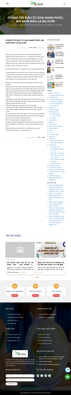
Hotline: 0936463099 (45, 361)
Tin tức (51, 132)
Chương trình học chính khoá (47, 314)
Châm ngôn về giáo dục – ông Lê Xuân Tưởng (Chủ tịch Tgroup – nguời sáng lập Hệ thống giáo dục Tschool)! (59, 61)
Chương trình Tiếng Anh (56, 170)
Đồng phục (52, 108)
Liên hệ (51, 122)
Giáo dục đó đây (54, 110)
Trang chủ (13, 25)
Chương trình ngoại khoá (46, 317)
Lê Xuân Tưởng (59, 67)
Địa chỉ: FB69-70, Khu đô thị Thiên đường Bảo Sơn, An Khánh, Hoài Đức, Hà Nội (51, 358)
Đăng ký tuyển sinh (13, 340)
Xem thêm (22, 272)
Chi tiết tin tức (53, 97)
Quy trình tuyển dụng (55, 126)
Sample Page (53, 128)
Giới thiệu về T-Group (57, 153)
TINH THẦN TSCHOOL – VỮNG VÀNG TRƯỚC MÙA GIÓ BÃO (57, 204)
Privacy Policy (53, 124)
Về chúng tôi (53, 145)
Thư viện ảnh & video (45, 343)
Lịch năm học (55, 106)
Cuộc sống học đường (55, 99)
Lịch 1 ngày (52, 118)
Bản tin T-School (54, 93)
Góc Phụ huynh (53, 112)
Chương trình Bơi (54, 165)
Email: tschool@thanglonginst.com (49, 364)
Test (50, 130)
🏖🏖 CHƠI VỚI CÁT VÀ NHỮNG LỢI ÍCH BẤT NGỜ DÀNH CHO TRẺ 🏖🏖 (51, 263)
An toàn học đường (56, 101)
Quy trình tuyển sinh (57, 141)
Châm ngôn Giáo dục (57, 95)
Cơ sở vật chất (55, 147)
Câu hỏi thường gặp (14, 337)
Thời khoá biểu (55, 114)
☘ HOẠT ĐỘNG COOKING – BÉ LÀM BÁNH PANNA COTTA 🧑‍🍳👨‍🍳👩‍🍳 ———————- (59, 46)
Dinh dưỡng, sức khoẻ (45, 340)
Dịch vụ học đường (56, 103)
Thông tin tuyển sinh (57, 143)
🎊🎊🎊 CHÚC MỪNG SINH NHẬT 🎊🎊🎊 (59, 84)
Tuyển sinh (52, 139)
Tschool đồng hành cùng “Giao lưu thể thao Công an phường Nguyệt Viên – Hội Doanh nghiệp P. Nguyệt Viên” (57, 220)
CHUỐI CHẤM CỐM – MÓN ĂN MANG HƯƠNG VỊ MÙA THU (59, 54)
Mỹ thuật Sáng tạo (54, 176)
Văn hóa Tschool (56, 163)
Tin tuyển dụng (53, 134)
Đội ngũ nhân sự (13, 320)
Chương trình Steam (55, 167)
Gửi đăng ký (11, 384)
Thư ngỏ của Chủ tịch (14, 314)
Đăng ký (15, 295)
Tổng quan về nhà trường (15, 317)
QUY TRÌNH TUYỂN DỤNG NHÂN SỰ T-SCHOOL (59, 77)
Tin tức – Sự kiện (56, 116)
